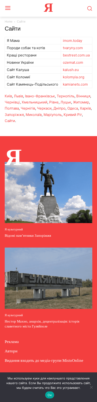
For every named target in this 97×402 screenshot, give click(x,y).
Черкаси (44, 108)
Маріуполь (53, 114)
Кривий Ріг (73, 114)
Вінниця (83, 96)
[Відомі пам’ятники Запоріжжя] (48, 192)
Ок (50, 395)
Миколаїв (34, 114)
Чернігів (28, 108)
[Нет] (91, 387)
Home (8, 21)
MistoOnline (72, 360)
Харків (85, 108)
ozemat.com (73, 62)
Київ (8, 96)
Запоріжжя (14, 114)
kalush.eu (71, 69)
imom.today (72, 40)
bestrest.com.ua (76, 55)
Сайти (10, 120)
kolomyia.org (73, 77)
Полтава (12, 108)
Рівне (54, 102)
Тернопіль (65, 96)
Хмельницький (34, 102)
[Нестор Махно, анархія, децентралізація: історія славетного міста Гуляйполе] (48, 278)
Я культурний (14, 229)
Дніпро (59, 108)
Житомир (81, 102)
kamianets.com (75, 84)
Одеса (72, 108)
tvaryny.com (73, 48)
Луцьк (66, 102)
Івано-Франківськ (40, 96)
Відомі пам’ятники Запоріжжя (28, 235)
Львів (18, 96)
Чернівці (12, 102)
